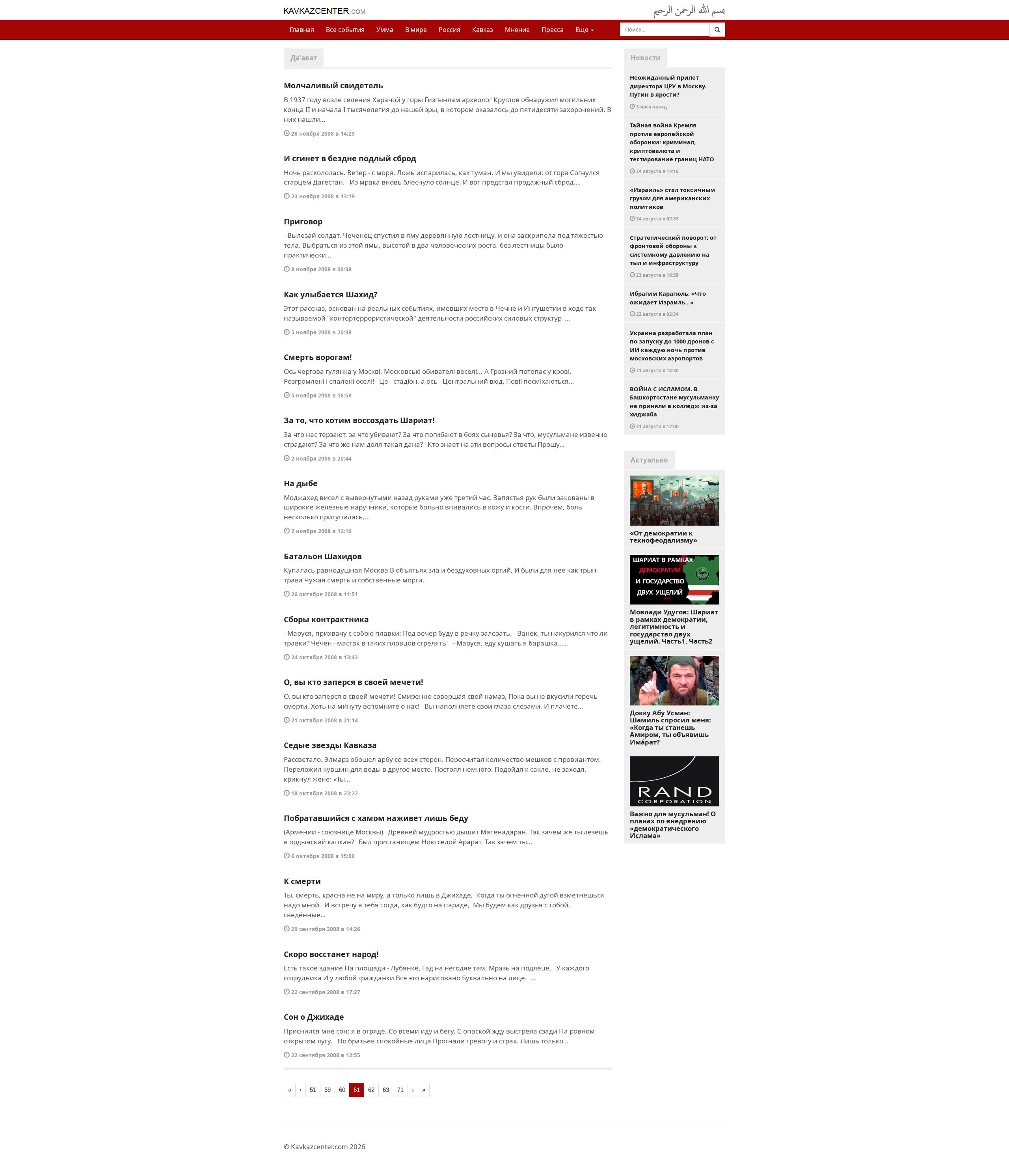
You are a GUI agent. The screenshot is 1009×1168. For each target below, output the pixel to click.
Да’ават (303, 57)
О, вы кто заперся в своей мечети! (353, 682)
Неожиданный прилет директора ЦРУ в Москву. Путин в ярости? (668, 91)
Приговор (303, 221)
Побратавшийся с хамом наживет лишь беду (376, 818)
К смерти (302, 881)
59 (327, 1089)
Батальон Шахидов (323, 556)
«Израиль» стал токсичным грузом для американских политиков (672, 204)
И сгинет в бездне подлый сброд (350, 158)
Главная (302, 29)
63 (386, 1089)
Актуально (649, 460)
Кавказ (482, 29)
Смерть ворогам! (318, 357)
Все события (345, 29)
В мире (416, 29)
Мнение (517, 29)
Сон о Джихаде (314, 1016)
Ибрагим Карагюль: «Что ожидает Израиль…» (668, 303)
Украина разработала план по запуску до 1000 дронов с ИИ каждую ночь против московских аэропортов (672, 351)
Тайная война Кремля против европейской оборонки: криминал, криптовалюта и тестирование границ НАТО (672, 147)
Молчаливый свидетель (333, 85)
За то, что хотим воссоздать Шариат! (359, 420)
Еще (582, 29)
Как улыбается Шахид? (330, 294)
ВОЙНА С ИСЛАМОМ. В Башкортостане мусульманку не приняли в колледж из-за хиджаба (674, 407)
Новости (646, 57)
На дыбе (301, 483)
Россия (449, 29)
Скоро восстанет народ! (331, 954)
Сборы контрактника (326, 619)
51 (313, 1089)
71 (400, 1089)
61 (357, 1089)
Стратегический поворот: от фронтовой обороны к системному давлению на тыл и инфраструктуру (673, 255)
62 (371, 1089)
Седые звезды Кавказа (330, 745)
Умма (384, 29)
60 (342, 1089)
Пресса (553, 29)
